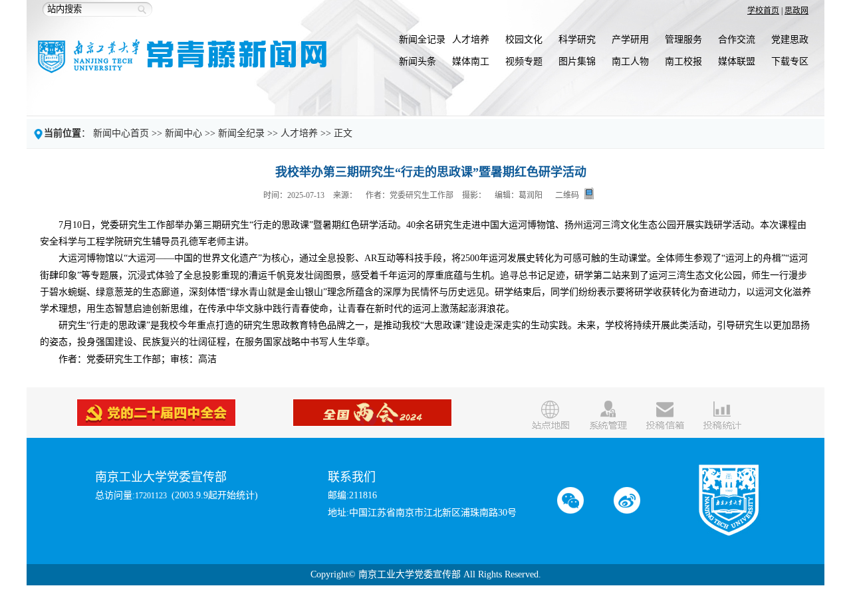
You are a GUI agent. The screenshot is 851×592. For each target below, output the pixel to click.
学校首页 (763, 10)
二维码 (567, 195)
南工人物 (630, 61)
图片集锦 (577, 61)
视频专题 (524, 61)
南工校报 (683, 61)
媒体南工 (470, 61)
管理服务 (683, 40)
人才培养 (470, 40)
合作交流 (736, 40)
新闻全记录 (422, 40)
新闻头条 (417, 61)
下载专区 (789, 61)
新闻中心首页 (121, 133)
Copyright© (333, 574)
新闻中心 (183, 133)
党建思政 (789, 40)
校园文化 (524, 40)
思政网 (796, 10)
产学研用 (630, 40)
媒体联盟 (736, 61)
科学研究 (577, 40)
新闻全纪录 (241, 133)
